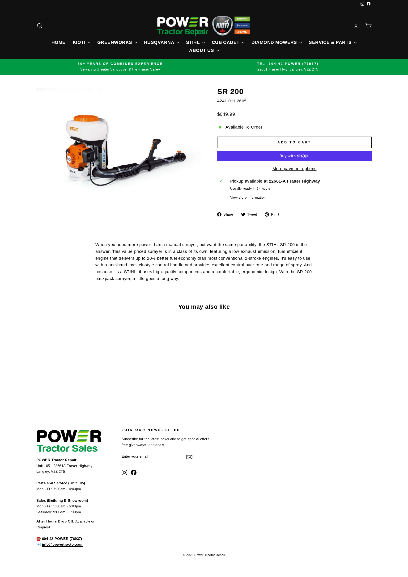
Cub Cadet (226, 42)
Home (58, 42)
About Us (202, 50)
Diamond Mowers (274, 42)
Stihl (193, 42)
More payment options (294, 168)
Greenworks (115, 42)
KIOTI (80, 42)
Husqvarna (159, 42)
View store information (248, 197)
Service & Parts (331, 42)
